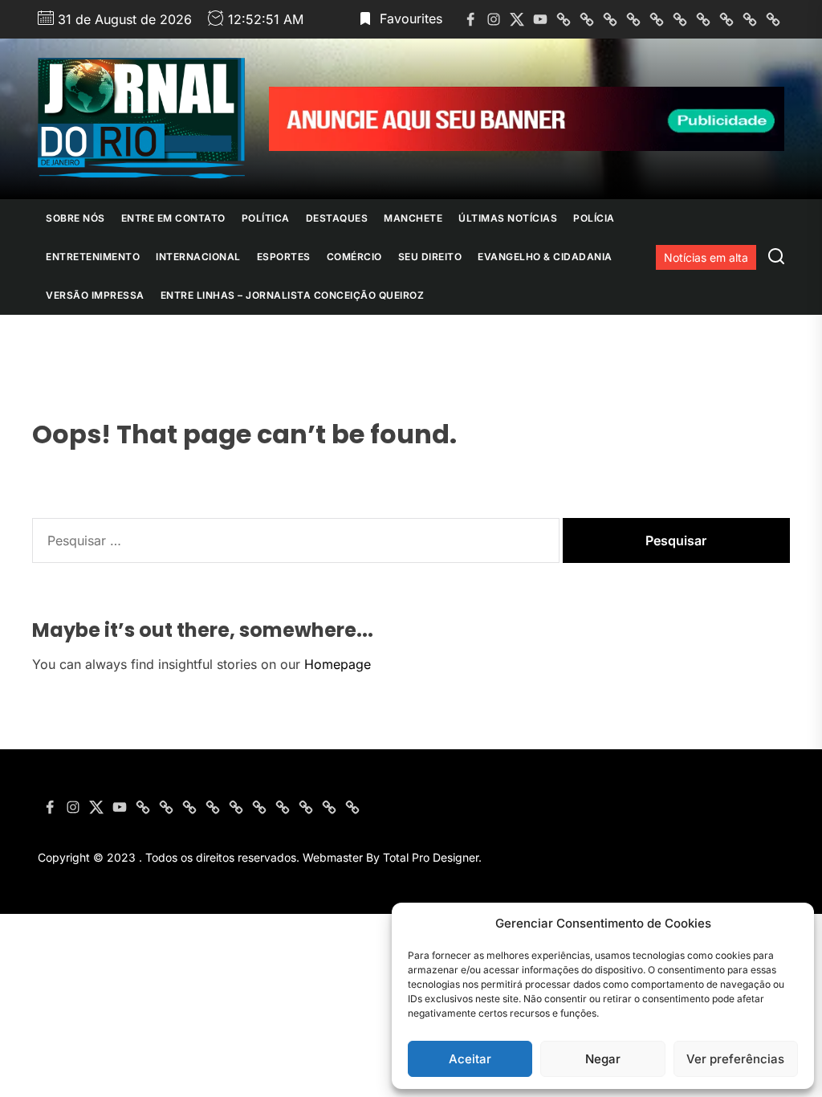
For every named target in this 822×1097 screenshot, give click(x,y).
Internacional (198, 257)
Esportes (284, 257)
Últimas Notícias (507, 218)
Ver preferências (735, 1058)
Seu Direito (430, 257)
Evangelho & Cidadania (545, 257)
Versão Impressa (95, 295)
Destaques (337, 218)
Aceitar (470, 1058)
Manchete (413, 218)
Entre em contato (173, 218)
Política (266, 218)
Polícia (594, 218)
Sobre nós (75, 218)
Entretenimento (93, 257)
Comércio (354, 257)
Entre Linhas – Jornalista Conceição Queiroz (293, 295)
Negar (603, 1058)
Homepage (337, 664)
